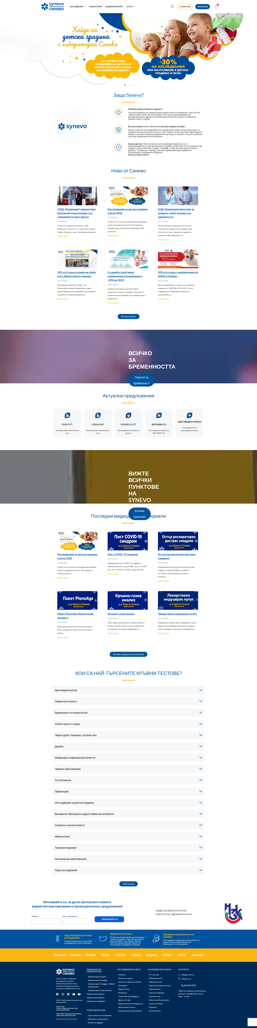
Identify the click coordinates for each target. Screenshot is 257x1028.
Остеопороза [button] (63, 780)
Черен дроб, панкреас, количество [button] (76, 735)
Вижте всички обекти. (138, 154)
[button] (172, 6)
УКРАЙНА (90, 955)
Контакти (183, 969)
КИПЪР (182, 955)
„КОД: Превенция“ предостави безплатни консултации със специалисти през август (76, 213)
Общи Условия (60, 1006)
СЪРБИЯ (121, 955)
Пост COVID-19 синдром (123, 554)
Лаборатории (95, 6)
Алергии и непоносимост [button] (70, 825)
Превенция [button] (62, 791)
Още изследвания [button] (66, 870)
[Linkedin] (68, 994)
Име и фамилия (70, 916)
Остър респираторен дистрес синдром (177, 556)
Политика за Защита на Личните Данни (67, 1008)
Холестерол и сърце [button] (67, 723)
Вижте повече (62, 236)
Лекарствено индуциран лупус (177, 613)
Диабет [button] (59, 746)
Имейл (35, 916)
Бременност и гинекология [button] (71, 712)
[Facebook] (57, 994)
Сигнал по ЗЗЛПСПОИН (62, 1010)
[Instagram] (62, 994)
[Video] (79, 994)
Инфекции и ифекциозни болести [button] (75, 757)
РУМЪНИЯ (75, 955)
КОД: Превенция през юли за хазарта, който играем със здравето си (176, 213)
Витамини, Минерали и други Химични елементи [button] (84, 813)
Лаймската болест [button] (66, 701)
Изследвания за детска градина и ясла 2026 (128, 211)
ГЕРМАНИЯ (60, 955)
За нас (129, 6)
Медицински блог (114, 6)
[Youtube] (73, 994)
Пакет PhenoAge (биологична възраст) (75, 615)
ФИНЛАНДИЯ (197, 955)
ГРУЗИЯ (166, 955)
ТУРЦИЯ (136, 955)
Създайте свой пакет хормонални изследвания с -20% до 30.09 (125, 276)
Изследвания (76, 6)
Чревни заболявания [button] (68, 768)
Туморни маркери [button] (65, 847)
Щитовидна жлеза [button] (66, 690)
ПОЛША (105, 955)
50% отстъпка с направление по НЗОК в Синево (178, 274)
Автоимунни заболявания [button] (70, 858)
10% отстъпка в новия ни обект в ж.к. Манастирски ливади (76, 274)
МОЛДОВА (151, 955)
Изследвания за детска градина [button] (74, 802)
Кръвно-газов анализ (121, 613)
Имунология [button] (62, 836)
